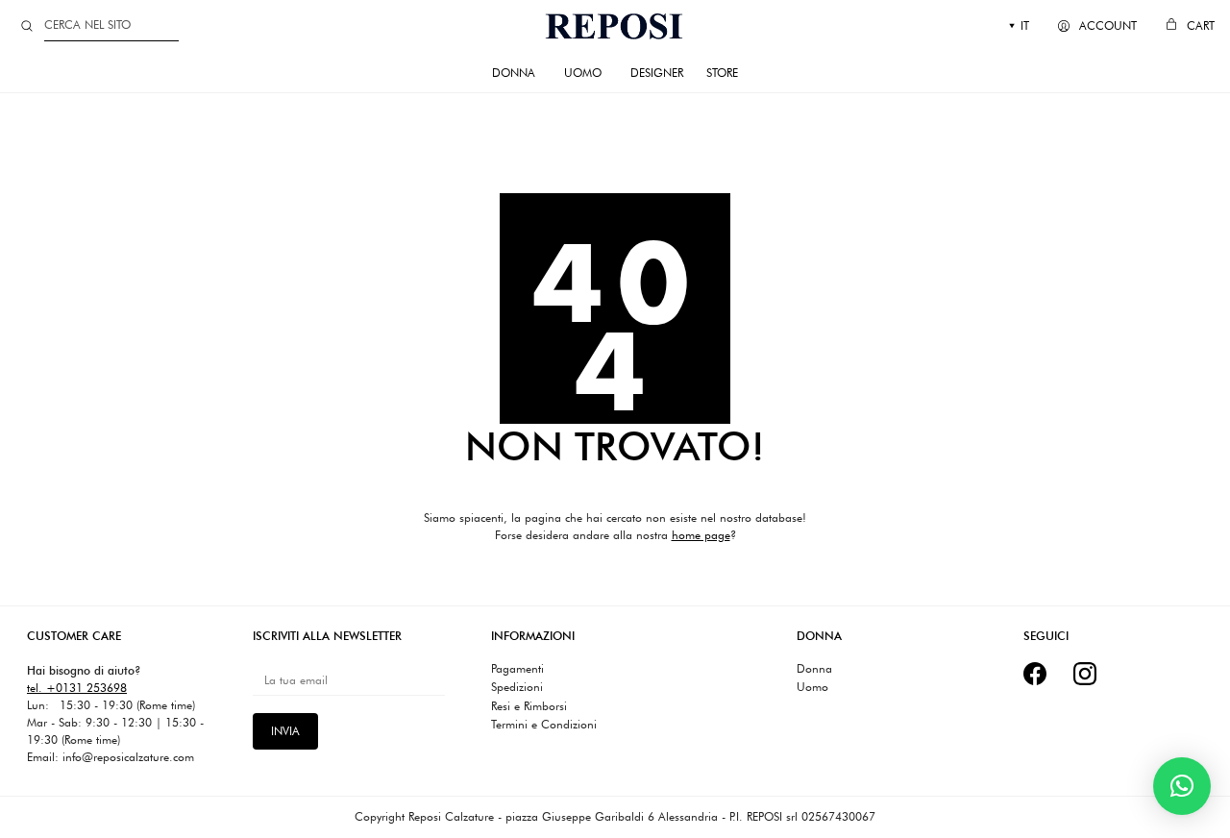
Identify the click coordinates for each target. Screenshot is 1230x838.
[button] (1182, 786)
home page (701, 535)
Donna (513, 72)
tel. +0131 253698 (77, 687)
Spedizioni (517, 687)
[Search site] (27, 26)
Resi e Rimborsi (529, 706)
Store (722, 72)
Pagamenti (517, 669)
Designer (656, 72)
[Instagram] (1084, 673)
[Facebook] (1034, 673)
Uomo (583, 72)
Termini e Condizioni (544, 724)
